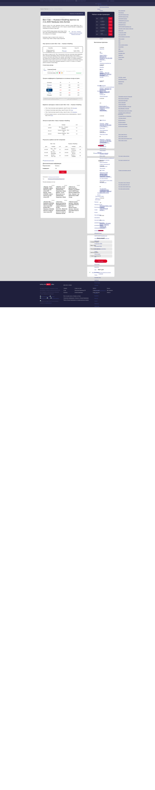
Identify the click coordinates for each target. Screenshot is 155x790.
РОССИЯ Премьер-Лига (99, 220)
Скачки (95, 301)
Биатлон (96, 298)
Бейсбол (96, 293)
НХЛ (95, 259)
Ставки (95, 209)
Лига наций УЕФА (98, 246)
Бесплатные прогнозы (99, 207)
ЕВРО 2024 (96, 241)
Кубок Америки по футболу (100, 248)
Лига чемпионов (97, 214)
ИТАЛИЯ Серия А (98, 230)
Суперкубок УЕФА (98, 243)
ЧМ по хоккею (97, 254)
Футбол (96, 212)
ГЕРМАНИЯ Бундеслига (99, 228)
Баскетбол (96, 267)
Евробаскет (96, 272)
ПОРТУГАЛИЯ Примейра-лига (100, 235)
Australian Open (97, 277)
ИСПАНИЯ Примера (98, 225)
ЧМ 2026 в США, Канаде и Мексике (101, 238)
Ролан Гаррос (97, 282)
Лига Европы (97, 217)
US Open (96, 285)
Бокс (95, 287)
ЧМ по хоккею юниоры (99, 261)
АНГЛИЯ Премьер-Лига (99, 222)
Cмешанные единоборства (100, 290)
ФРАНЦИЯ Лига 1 (98, 233)
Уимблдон (96, 280)
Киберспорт (96, 306)
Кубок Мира (96, 264)
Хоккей (95, 251)
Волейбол (96, 295)
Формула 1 (96, 303)
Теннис (95, 274)
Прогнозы (96, 201)
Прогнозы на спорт (98, 204)
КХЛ (95, 256)
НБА (95, 269)
